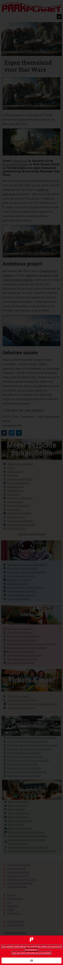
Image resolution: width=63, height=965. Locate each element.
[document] (31, 482)
